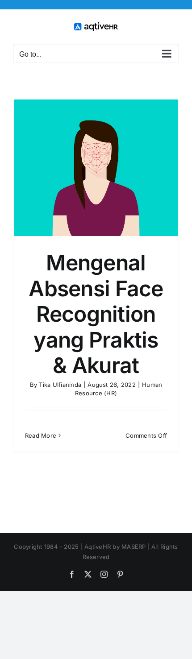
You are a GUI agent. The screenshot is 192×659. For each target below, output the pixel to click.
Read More (40, 435)
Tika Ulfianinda (60, 384)
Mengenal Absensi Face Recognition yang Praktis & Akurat (96, 313)
